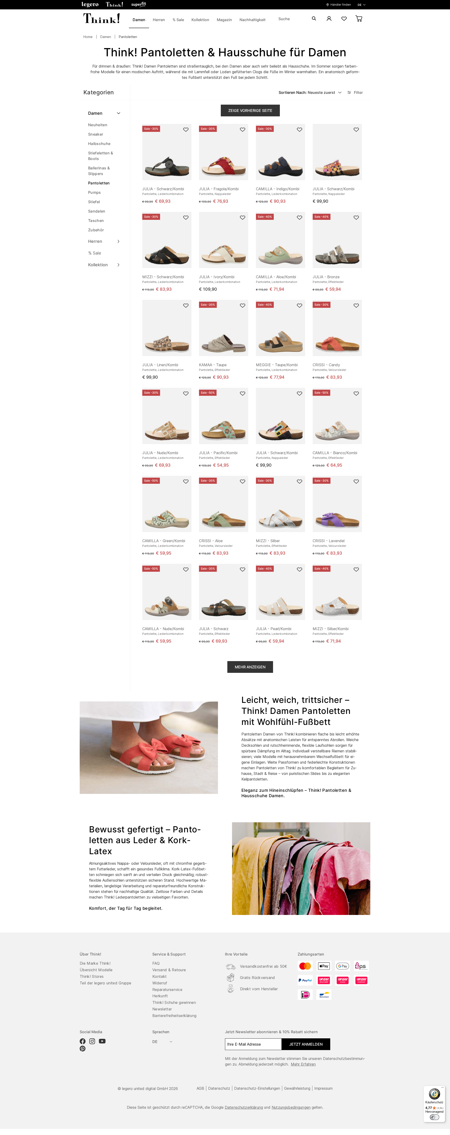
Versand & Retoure (169, 969)
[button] (90, 4)
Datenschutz (219, 1088)
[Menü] (442, 1088)
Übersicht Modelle (96, 969)
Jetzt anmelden (306, 1044)
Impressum (323, 1088)
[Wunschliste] (344, 19)
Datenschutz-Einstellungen (257, 1088)
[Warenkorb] (359, 19)
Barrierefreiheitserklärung (174, 1015)
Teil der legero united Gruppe (105, 983)
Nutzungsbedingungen (291, 1107)
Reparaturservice (167, 989)
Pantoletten (128, 37)
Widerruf (159, 983)
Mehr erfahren (303, 1064)
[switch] (434, 1117)
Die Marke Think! (95, 963)
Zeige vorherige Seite (250, 110)
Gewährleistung (297, 1088)
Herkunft (160, 996)
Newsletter (162, 1009)
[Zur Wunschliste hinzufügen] (186, 129)
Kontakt (159, 976)
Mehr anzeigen (250, 667)
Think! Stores (92, 976)
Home (88, 37)
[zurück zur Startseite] (101, 18)
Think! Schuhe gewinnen (174, 1002)
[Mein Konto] (329, 19)
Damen (105, 37)
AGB (200, 1088)
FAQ (156, 963)
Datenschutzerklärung (244, 1107)
